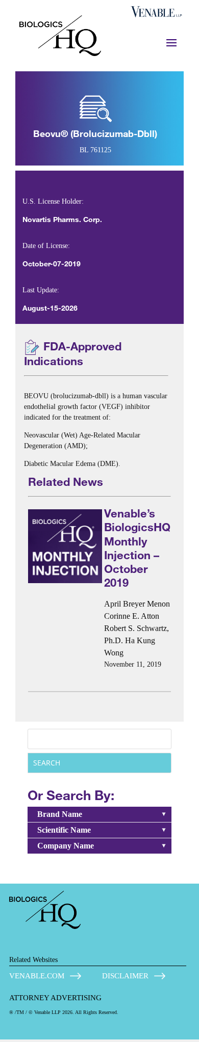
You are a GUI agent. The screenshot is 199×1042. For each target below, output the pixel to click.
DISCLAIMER (125, 976)
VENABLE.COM (36, 976)
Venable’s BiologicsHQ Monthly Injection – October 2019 (137, 547)
